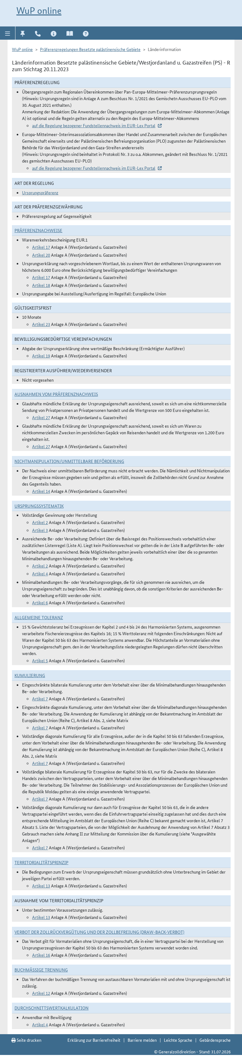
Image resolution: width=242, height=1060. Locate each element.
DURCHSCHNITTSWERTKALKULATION (51, 1008)
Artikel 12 (41, 993)
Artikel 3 (40, 530)
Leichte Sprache (178, 1040)
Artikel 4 (40, 573)
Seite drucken (28, 1040)
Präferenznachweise (38, 230)
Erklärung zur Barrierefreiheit (93, 1040)
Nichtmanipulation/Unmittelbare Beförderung (69, 461)
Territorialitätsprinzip (41, 862)
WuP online (38, 10)
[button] (7, 33)
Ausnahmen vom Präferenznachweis (56, 394)
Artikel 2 (40, 522)
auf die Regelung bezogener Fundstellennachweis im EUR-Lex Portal (93, 125)
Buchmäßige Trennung (41, 969)
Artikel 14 (41, 491)
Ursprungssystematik (39, 506)
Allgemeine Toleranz (38, 617)
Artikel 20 (41, 255)
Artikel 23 (41, 324)
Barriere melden (142, 1040)
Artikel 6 (40, 602)
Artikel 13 (41, 885)
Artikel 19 (41, 355)
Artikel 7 (40, 698)
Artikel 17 (41, 247)
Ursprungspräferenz (40, 192)
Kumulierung (29, 675)
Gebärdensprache (215, 1040)
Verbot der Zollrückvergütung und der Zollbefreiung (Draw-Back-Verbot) (99, 932)
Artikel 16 (41, 955)
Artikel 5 (40, 660)
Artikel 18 (41, 285)
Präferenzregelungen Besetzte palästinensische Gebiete (90, 49)
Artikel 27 (41, 417)
